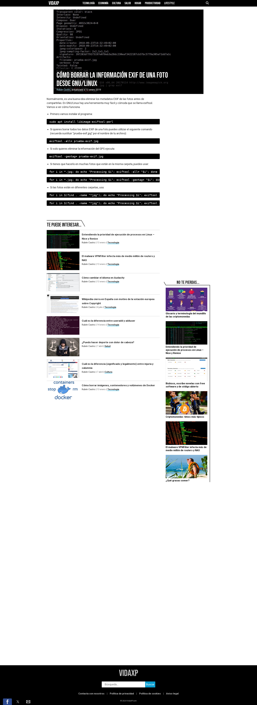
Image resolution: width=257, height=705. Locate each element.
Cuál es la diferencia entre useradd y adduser (108, 320)
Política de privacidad (122, 693)
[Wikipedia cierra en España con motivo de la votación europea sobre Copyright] (63, 304)
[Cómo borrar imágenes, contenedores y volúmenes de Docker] (63, 390)
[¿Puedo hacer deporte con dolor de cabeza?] (63, 347)
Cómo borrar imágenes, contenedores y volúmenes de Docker (118, 385)
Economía (103, 3)
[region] (188, 135)
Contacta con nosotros (91, 693)
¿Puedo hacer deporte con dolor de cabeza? (108, 342)
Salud (127, 3)
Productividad (152, 3)
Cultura (116, 3)
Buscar (150, 684)
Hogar (138, 3)
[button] (7, 701)
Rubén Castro (63, 89)
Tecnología (88, 3)
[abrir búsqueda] (207, 3)
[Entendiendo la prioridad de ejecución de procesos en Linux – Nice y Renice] (63, 239)
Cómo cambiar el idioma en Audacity (103, 277)
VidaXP (128, 673)
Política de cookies (150, 693)
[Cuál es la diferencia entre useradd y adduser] (63, 325)
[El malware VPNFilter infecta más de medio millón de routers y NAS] (63, 261)
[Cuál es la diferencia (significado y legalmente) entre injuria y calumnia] (63, 368)
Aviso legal (172, 693)
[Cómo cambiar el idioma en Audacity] (63, 282)
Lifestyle (169, 3)
